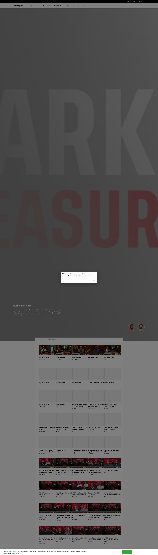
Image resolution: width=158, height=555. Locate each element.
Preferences (116, 552)
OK (94, 280)
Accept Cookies (127, 552)
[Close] (155, 552)
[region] (79, 552)
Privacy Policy (15, 553)
